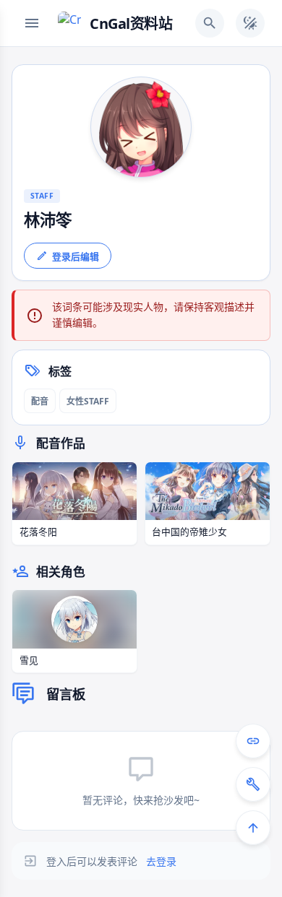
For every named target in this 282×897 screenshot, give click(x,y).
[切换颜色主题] (250, 23)
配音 (39, 401)
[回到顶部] (253, 827)
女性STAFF (88, 401)
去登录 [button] (161, 861)
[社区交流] (253, 741)
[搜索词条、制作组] (209, 23)
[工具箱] (253, 784)
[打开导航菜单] (31, 23)
